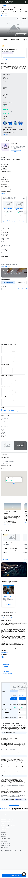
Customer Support (5, 836)
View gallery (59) (21, 34)
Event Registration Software (7, 821)
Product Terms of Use (5, 843)
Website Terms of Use (5, 845)
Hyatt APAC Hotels (7, 596)
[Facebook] (2, 657)
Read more (5, 134)
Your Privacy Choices (5, 838)
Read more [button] (6, 519)
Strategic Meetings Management (8, 825)
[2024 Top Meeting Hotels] (10, 123)
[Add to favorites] (26, 11)
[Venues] (25, 2)
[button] (25, 212)
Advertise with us (4, 847)
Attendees (3, 286)
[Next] (26, 39)
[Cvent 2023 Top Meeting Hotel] (20, 123)
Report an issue (3, 808)
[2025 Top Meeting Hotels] (15, 123)
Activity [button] (5, 552)
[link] (11, 537)
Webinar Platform (4, 829)
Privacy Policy (4, 841)
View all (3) (5, 59)
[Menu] (1, 2)
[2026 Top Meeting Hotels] (5, 123)
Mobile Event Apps (5, 823)
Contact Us (3, 834)
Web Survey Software (5, 827)
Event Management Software (7, 819)
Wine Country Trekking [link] (9, 543)
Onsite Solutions (4, 816)
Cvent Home (3, 832)
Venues (4, 5)
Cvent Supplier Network (6, 814)
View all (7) (3, 193)
